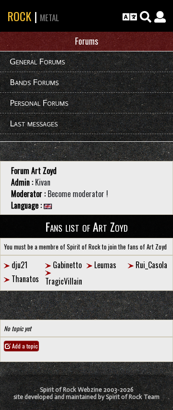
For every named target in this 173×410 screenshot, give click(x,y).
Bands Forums (34, 82)
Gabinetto (67, 265)
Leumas (105, 265)
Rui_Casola (151, 265)
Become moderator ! (78, 193)
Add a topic (24, 346)
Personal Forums (39, 103)
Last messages (34, 123)
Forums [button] (86, 41)
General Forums (37, 61)
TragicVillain (63, 281)
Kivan (42, 182)
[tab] (86, 41)
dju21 (19, 265)
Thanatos (25, 279)
